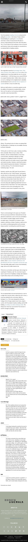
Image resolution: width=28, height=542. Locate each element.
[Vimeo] (19, 531)
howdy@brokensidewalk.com (17, 518)
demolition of (9, 37)
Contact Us (10, 536)
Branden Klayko (12, 316)
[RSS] (4, 531)
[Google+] (11, 527)
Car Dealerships (8, 339)
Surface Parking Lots (5, 340)
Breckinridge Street (17, 70)
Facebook (12, 290)
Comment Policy (10, 537)
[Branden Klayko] (4, 319)
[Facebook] (4, 527)
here (7, 299)
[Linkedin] (19, 527)
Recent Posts (9, 314)
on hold (17, 38)
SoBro (25, 72)
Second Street (17, 72)
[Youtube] (23, 531)
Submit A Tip (18, 537)
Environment (9, 23)
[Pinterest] (23, 527)
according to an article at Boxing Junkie (14, 304)
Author (3, 314)
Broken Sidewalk (22, 318)
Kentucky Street (8, 72)
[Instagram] (15, 527)
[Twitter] (4, 325)
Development (3, 23)
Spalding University (14, 35)
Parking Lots (15, 339)
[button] (26, 2)
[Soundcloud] (8, 531)
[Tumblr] (12, 531)
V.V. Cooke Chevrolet (15, 340)
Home (6, 536)
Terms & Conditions (18, 536)
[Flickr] (7, 527)
